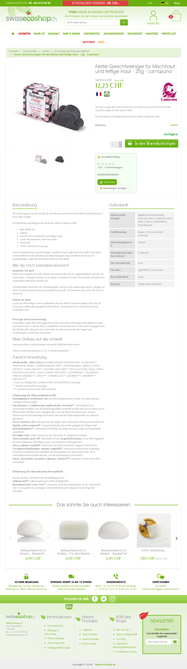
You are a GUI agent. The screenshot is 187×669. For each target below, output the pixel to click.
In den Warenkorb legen (155, 143)
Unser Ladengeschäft (126, 634)
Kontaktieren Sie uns (126, 651)
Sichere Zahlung (55, 638)
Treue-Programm (55, 642)
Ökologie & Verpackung (51, 632)
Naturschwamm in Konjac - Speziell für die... (113, 553)
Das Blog (120, 639)
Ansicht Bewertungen (108, 174)
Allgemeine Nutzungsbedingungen (124, 645)
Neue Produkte (90, 634)
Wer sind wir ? (123, 629)
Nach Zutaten (89, 643)
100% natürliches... (154, 550)
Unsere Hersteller (91, 639)
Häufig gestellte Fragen (58, 647)
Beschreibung (25, 204)
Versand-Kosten (55, 625)
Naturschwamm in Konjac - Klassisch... (33, 552)
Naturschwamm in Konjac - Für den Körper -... (73, 553)
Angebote (87, 629)
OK (124, 22)
